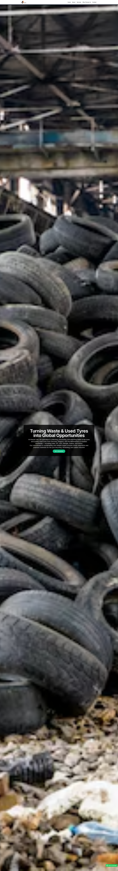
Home (69, 2)
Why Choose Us (87, 2)
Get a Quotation (59, 451)
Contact (94, 2)
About (73, 2)
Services (79, 2)
